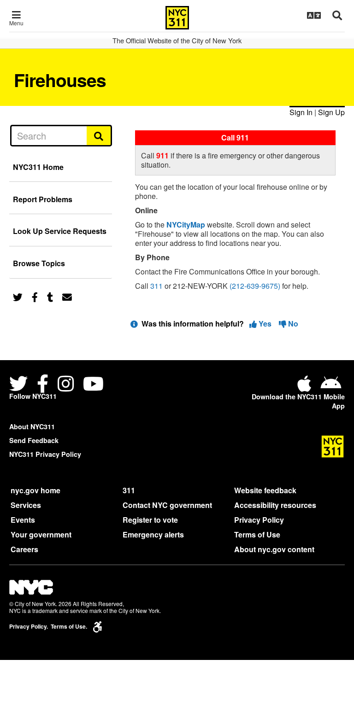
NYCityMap (185, 224)
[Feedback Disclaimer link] (134, 323)
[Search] (99, 135)
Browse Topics (39, 263)
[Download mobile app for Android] (331, 387)
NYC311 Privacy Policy (45, 454)
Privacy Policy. (28, 626)
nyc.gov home (35, 490)
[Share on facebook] (34, 296)
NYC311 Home (38, 167)
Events (23, 519)
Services (26, 505)
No (292, 323)
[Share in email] (67, 296)
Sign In (301, 112)
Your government (41, 534)
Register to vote (150, 519)
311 (156, 285)
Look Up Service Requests (59, 231)
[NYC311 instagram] (65, 385)
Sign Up (331, 112)
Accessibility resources (275, 505)
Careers (24, 549)
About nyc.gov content (274, 549)
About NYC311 (32, 426)
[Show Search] (337, 15)
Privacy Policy (259, 519)
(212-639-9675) (255, 285)
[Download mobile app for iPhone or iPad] (306, 387)
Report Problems (42, 199)
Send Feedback (34, 440)
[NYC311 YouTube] (93, 385)
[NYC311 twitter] (20, 385)
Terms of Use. (69, 626)
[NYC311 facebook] (42, 385)
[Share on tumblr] (50, 296)
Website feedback (265, 490)
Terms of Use (257, 534)
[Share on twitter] (17, 296)
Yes (265, 323)
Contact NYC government (167, 505)
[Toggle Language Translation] (314, 15)
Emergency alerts (153, 534)
